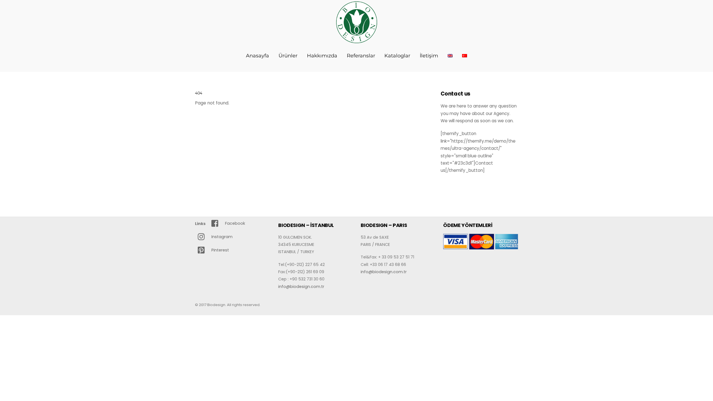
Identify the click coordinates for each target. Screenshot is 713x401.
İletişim (429, 56)
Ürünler (288, 56)
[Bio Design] (356, 40)
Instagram (221, 236)
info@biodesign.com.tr (301, 286)
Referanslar (361, 56)
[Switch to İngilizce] (450, 56)
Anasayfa (257, 56)
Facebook (234, 223)
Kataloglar (397, 56)
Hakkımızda (322, 56)
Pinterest (219, 250)
